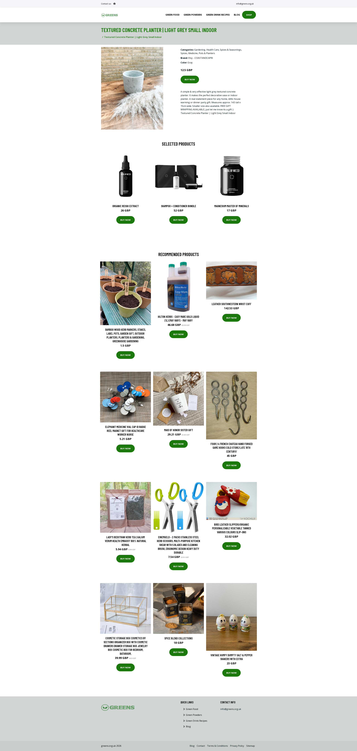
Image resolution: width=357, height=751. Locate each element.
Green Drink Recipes (218, 14)
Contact (201, 745)
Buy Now (190, 79)
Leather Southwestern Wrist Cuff (231, 304)
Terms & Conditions (217, 745)
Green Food (172, 14)
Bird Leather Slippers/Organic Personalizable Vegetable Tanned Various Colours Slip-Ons (231, 528)
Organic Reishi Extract (125, 206)
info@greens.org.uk (245, 3)
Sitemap (250, 745)
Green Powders (193, 14)
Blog (237, 14)
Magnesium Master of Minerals (231, 206)
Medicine (193, 53)
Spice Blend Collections (178, 638)
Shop (249, 14)
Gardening (199, 49)
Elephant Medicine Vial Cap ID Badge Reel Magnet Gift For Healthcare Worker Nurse (125, 430)
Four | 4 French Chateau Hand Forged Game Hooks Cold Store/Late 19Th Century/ (232, 447)
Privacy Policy (237, 745)
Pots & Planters (207, 53)
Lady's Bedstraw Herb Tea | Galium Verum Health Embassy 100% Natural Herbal (125, 540)
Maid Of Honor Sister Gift (178, 430)
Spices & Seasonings (230, 49)
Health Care (212, 49)
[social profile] (114, 3)
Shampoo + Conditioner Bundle (178, 206)
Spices (184, 53)
